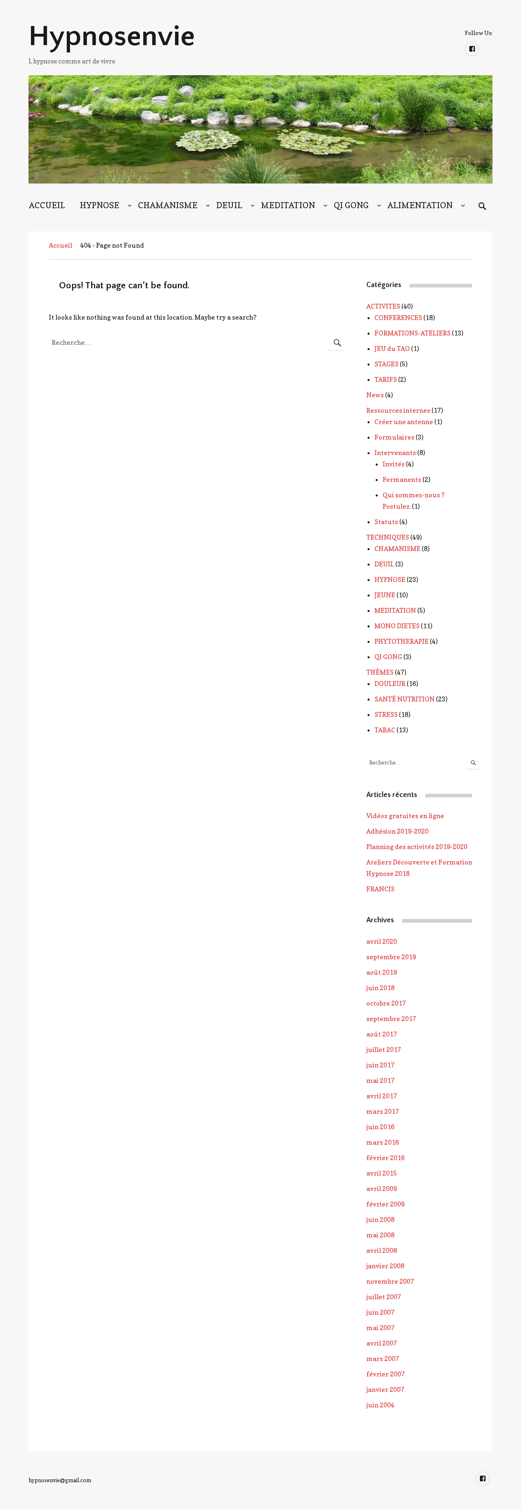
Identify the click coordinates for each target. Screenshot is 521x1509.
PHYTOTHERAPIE (401, 641)
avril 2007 (381, 1343)
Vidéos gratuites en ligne (405, 816)
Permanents (402, 479)
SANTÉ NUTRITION (404, 699)
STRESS (386, 714)
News (375, 395)
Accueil (60, 245)
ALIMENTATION (420, 205)
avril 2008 (381, 1250)
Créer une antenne (403, 422)
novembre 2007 (390, 1281)
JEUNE (384, 595)
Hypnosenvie (111, 36)
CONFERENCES (398, 318)
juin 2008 (380, 1219)
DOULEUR (389, 683)
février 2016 (385, 1158)
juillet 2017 (383, 1049)
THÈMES (380, 672)
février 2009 (385, 1204)
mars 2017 (382, 1111)
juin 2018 (380, 988)
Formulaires (394, 437)
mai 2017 (380, 1080)
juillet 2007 (383, 1297)
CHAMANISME (167, 205)
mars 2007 (382, 1358)
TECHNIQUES (387, 537)
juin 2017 (380, 1065)
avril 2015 (381, 1173)
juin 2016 (380, 1127)
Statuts (386, 522)
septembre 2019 (391, 957)
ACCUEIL (47, 205)
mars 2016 (382, 1142)
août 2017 (381, 1034)
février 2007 (385, 1374)
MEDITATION (288, 205)
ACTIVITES (383, 306)
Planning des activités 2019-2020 (416, 847)
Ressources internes (398, 410)
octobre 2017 (386, 1003)
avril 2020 (381, 941)
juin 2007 (380, 1312)
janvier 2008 (385, 1266)
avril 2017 (381, 1096)
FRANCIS (380, 889)
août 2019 (381, 972)
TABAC (384, 730)
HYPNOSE (99, 205)
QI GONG (351, 205)
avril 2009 (381, 1189)
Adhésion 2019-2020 (397, 831)
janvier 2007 (385, 1389)
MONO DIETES (397, 626)
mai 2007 (380, 1328)
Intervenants (395, 453)
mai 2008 (380, 1235)
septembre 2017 (391, 1019)
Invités (394, 464)
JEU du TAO (392, 348)
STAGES (386, 364)
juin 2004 (380, 1405)
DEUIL (229, 205)
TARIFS (385, 379)
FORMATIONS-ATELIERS (412, 333)
